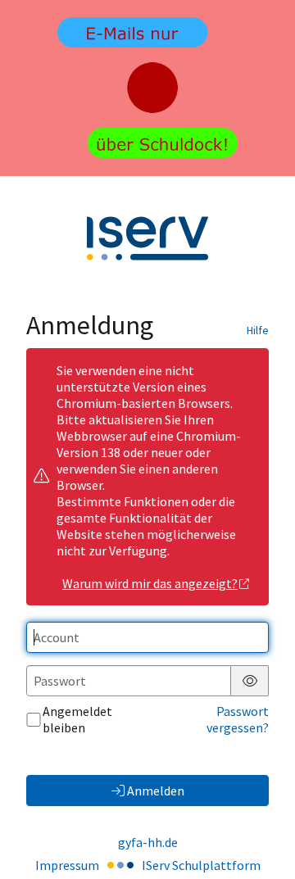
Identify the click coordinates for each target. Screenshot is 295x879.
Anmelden (155, 790)
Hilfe (258, 330)
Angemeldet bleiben (77, 719)
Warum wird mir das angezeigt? (150, 583)
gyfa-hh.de (148, 842)
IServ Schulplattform (201, 865)
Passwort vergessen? (237, 719)
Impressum (67, 865)
